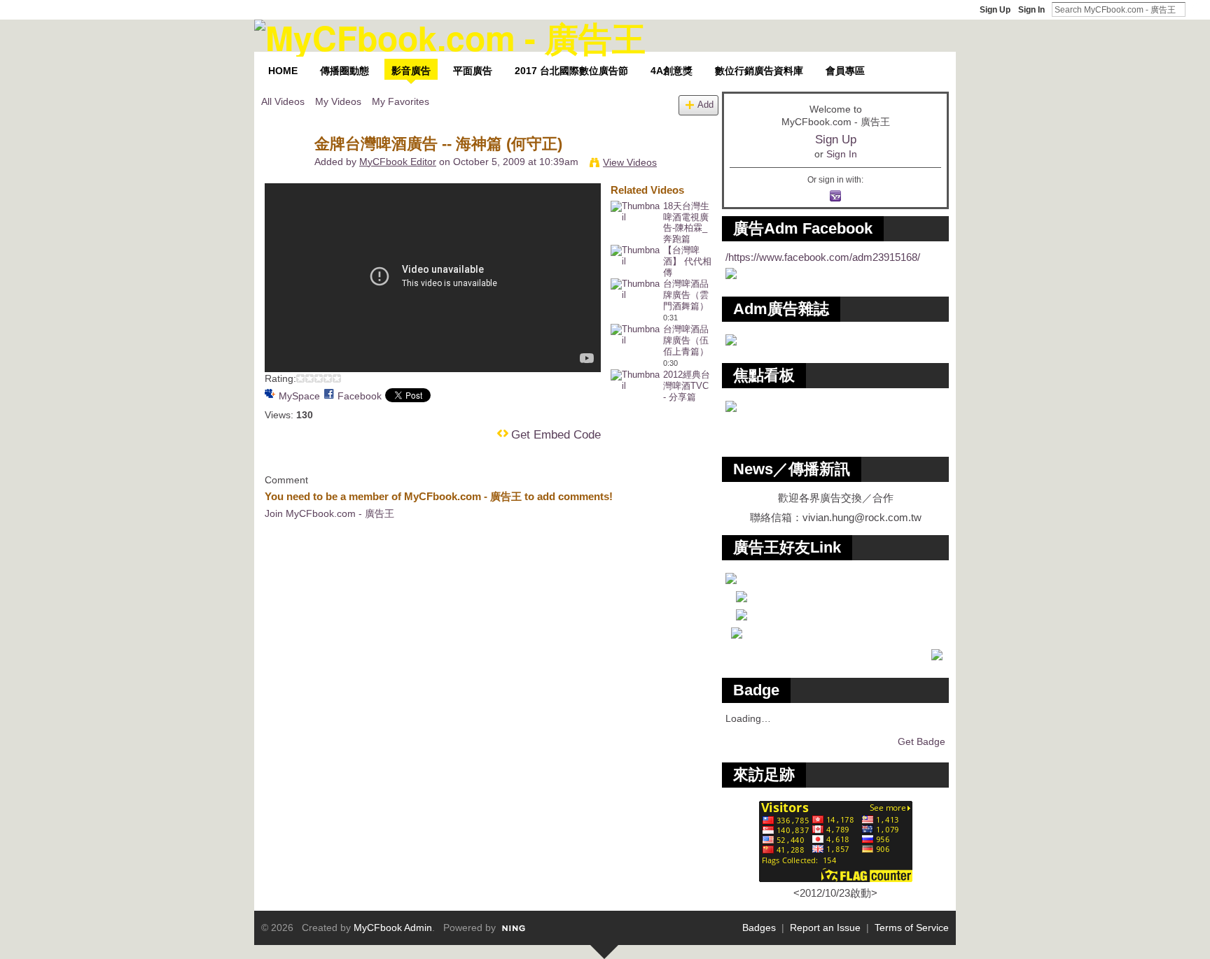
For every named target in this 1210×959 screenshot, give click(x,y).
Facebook (360, 396)
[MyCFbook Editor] (287, 173)
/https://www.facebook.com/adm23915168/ (822, 257)
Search (1196, 9)
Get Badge (921, 741)
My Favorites (400, 101)
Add (705, 105)
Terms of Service (912, 927)
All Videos (283, 101)
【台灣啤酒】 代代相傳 (687, 261)
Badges (759, 927)
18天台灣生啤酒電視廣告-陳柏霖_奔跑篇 (686, 223)
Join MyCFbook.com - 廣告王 (329, 513)
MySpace (299, 396)
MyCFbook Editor (397, 161)
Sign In (1031, 10)
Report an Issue (825, 927)
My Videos (338, 101)
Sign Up (995, 10)
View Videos (630, 162)
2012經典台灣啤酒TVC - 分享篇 (686, 385)
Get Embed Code (556, 434)
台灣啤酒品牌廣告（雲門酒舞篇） (686, 294)
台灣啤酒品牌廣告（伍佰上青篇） (686, 340)
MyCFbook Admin (393, 927)
